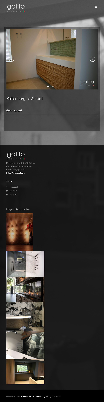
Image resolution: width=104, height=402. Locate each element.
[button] (11, 59)
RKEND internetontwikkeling (33, 397)
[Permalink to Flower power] (25, 316)
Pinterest (13, 195)
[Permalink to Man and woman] (25, 345)
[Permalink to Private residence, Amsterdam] (19, 232)
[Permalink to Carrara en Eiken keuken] (25, 372)
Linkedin (13, 191)
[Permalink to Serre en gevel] (25, 289)
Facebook (14, 187)
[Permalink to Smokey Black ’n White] (25, 264)
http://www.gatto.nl (15, 173)
